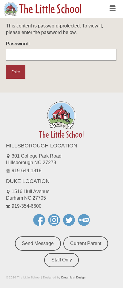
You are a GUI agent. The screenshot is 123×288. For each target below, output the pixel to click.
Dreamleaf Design (73, 277)
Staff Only (61, 259)
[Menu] (112, 9)
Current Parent (85, 243)
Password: (18, 43)
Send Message (38, 243)
